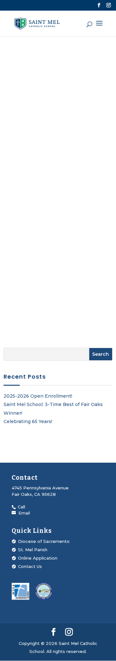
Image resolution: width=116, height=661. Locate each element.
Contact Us (30, 566)
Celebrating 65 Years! (28, 421)
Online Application (37, 558)
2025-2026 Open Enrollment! (38, 396)
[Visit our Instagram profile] (108, 5)
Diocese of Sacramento (44, 541)
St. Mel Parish (32, 549)
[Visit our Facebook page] (99, 5)
